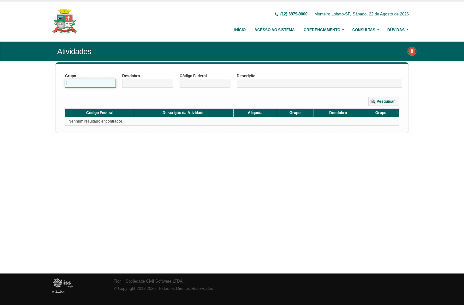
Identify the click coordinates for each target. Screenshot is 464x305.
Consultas (363, 30)
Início (240, 30)
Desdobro (131, 76)
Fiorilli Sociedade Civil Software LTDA (148, 281)
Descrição (246, 76)
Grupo (70, 76)
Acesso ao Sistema (274, 30)
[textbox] (90, 83)
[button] (383, 101)
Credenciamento (322, 30)
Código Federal (193, 76)
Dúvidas (396, 30)
